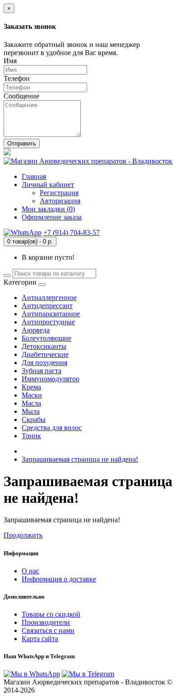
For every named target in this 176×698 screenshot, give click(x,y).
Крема (31, 387)
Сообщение (21, 96)
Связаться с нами (48, 630)
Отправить (21, 143)
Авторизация (60, 201)
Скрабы (34, 419)
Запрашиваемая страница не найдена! (80, 459)
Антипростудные (48, 322)
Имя (10, 61)
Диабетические (45, 354)
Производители (46, 622)
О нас (30, 571)
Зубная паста (41, 371)
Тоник (31, 436)
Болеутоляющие (46, 338)
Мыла (31, 411)
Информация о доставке (59, 579)
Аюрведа (36, 330)
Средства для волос (52, 427)
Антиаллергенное (49, 297)
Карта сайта (40, 638)
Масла (31, 403)
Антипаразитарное (51, 314)
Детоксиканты (44, 346)
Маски (32, 395)
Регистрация (59, 193)
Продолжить (23, 535)
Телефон (17, 78)
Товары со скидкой (51, 614)
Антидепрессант (47, 305)
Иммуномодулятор (50, 379)
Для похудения (44, 362)
